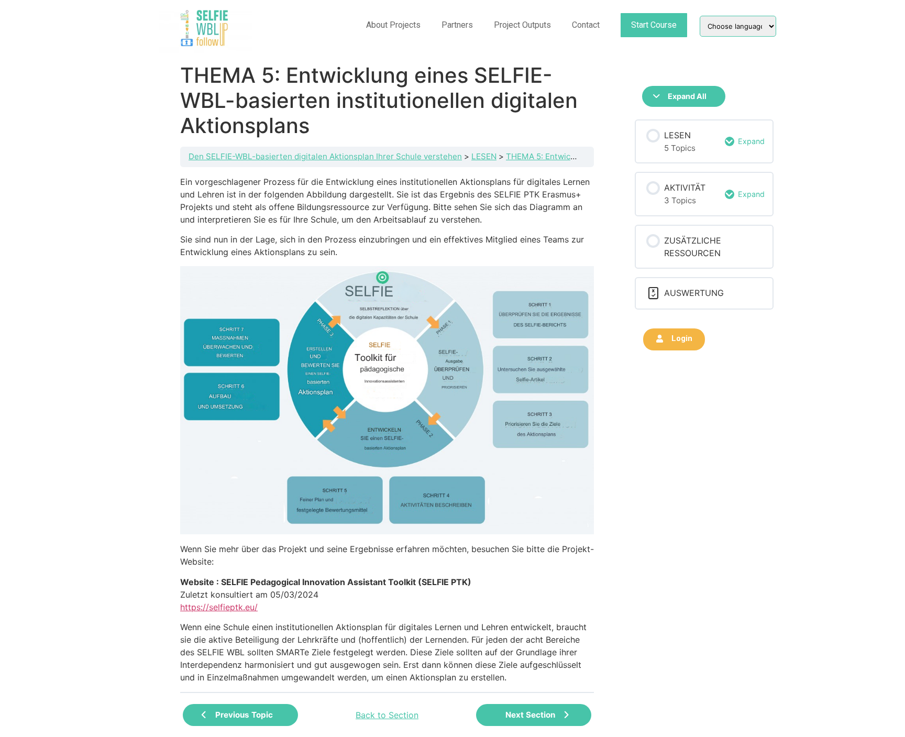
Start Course (654, 25)
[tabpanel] (387, 429)
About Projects (393, 25)
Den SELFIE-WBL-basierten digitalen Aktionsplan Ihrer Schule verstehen (325, 156)
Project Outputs (522, 25)
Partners (457, 25)
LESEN (483, 156)
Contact (586, 25)
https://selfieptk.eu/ (219, 607)
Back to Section (387, 715)
